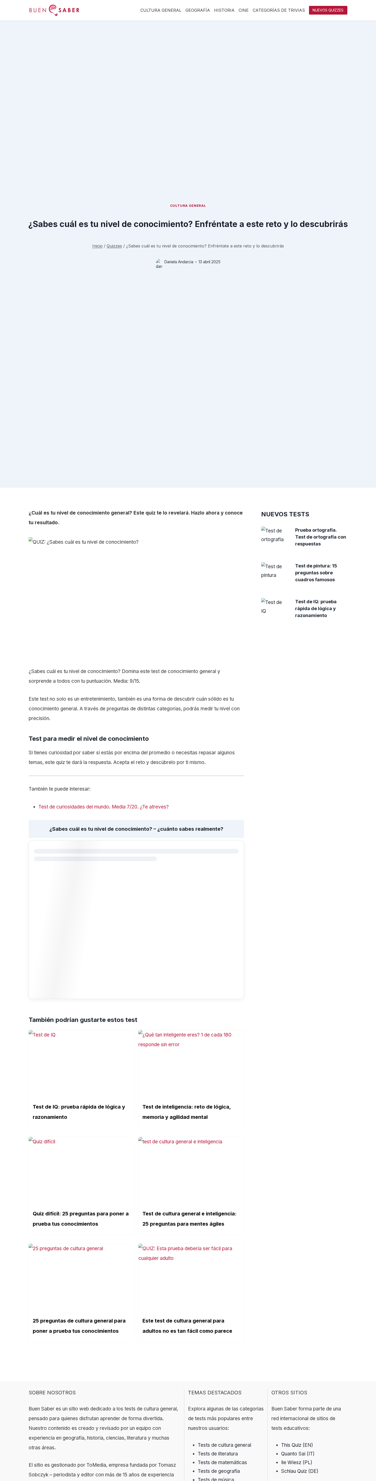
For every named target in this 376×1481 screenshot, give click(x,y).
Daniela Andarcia (178, 261)
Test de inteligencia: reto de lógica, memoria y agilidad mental (186, 1112)
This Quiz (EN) (297, 1445)
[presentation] (274, 535)
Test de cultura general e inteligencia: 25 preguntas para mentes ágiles (189, 1219)
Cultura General (160, 10)
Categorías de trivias (279, 10)
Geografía (197, 10)
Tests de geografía (219, 1471)
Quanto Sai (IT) (298, 1454)
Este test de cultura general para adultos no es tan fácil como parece (187, 1326)
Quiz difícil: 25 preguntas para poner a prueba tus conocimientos (81, 1219)
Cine (244, 10)
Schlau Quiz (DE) (299, 1471)
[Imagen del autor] (159, 262)
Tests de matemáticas (222, 1462)
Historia (224, 10)
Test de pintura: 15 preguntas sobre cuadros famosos (316, 572)
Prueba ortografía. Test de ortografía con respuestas (320, 536)
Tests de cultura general (224, 1445)
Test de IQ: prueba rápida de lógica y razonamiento (79, 1112)
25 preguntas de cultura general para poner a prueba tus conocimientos (79, 1326)
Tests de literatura (218, 1454)
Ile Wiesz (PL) (296, 1462)
